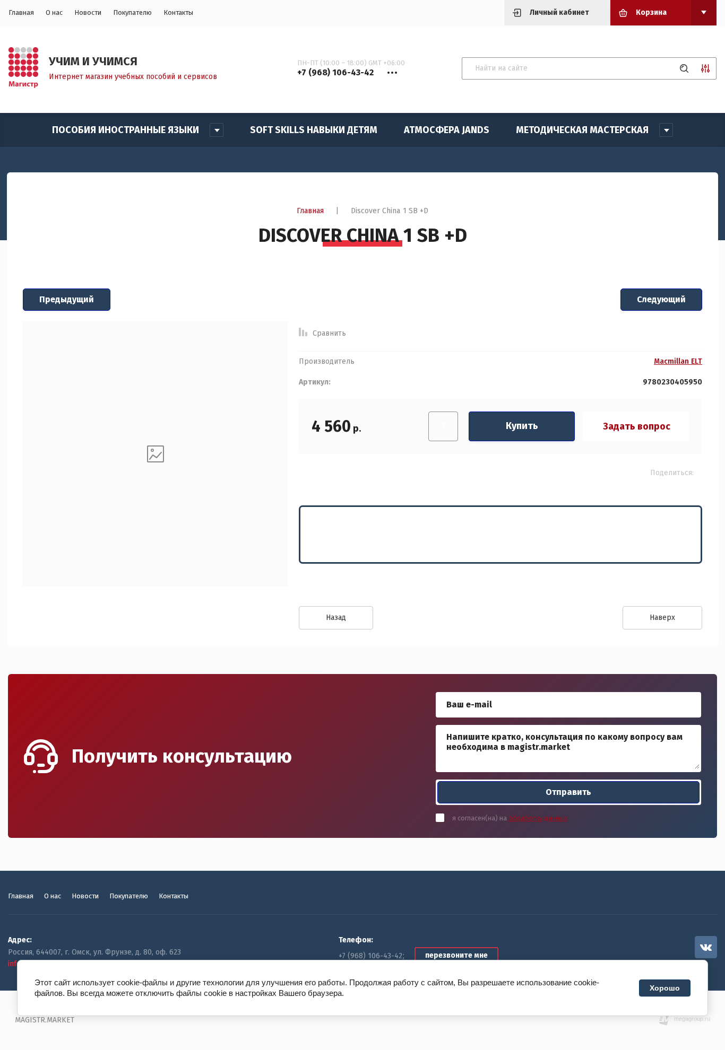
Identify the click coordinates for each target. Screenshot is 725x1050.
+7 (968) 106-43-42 (370, 955)
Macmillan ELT (678, 361)
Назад (336, 617)
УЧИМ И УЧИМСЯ (93, 61)
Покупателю (132, 12)
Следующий (661, 299)
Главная (21, 12)
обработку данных (537, 818)
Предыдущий (66, 299)
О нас (54, 12)
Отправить (568, 792)
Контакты (178, 12)
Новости (87, 12)
